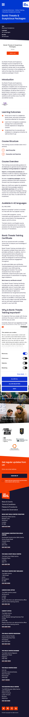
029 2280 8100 (6, 626)
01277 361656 (6, 680)
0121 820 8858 (6, 583)
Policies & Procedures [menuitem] (9, 507)
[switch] (25, 358)
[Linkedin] (16, 708)
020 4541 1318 (6, 564)
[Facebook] (7, 708)
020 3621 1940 (6, 547)
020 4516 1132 (6, 604)
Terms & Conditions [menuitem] (8, 504)
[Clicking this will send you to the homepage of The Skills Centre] (26, 4)
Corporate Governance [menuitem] (10, 510)
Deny (14, 388)
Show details (20, 374)
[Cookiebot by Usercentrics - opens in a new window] (20, 327)
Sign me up (14, 476)
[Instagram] (11, 708)
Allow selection (14, 383)
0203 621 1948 (6, 526)
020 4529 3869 (6, 661)
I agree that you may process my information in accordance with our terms (16, 481)
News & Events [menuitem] (7, 502)
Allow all (14, 379)
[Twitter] (3, 708)
